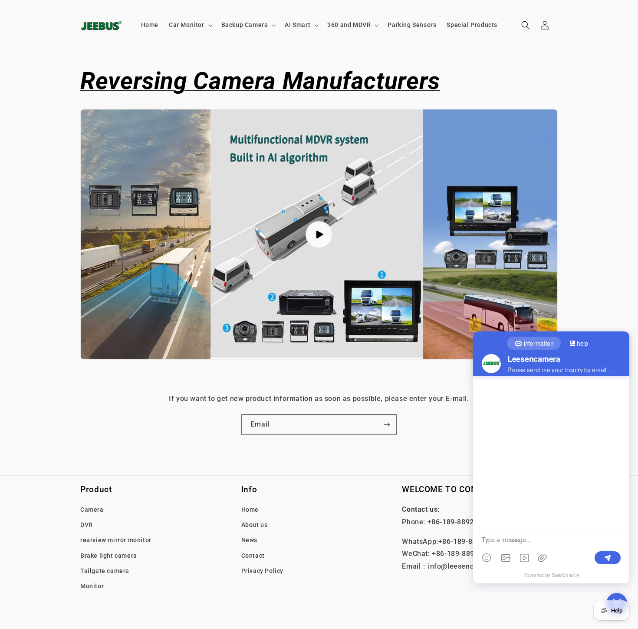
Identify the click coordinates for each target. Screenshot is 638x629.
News (249, 539)
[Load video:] (319, 234)
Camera (92, 509)
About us (254, 524)
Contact (253, 555)
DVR (86, 524)
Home (250, 509)
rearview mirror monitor (115, 539)
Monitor (92, 586)
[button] (190, 25)
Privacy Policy (262, 570)
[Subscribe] (386, 424)
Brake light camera (108, 555)
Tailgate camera (104, 570)
